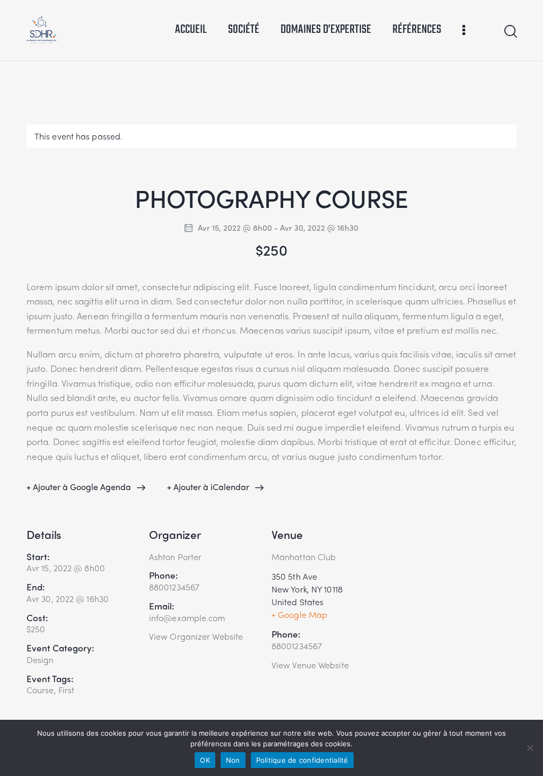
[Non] (529, 748)
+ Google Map (299, 614)
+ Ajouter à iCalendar (208, 486)
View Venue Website (310, 665)
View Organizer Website (196, 636)
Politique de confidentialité (302, 760)
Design (40, 659)
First (66, 690)
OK (205, 760)
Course (40, 690)
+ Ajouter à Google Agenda (79, 486)
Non (233, 760)
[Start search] (509, 31)
